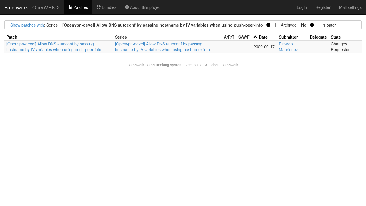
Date (263, 37)
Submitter (288, 37)
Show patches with (27, 25)
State (336, 37)
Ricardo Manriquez (288, 46)
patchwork (136, 64)
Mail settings (350, 7)
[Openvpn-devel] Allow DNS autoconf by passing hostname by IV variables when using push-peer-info (53, 46)
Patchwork (16, 7)
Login (302, 7)
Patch (11, 37)
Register (323, 7)
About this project (145, 7)
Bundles (108, 7)
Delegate (318, 37)
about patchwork (224, 64)
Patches (80, 7)
